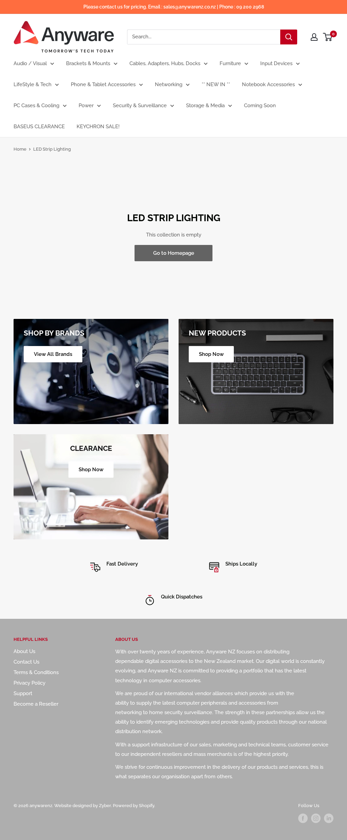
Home (20, 149)
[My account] (314, 37)
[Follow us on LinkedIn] (328, 818)
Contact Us (26, 662)
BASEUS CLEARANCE (39, 126)
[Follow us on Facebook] (303, 818)
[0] (328, 37)
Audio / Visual (30, 63)
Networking (168, 84)
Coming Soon (260, 105)
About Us (24, 651)
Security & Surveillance (140, 105)
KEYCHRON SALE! (98, 126)
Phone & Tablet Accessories (103, 84)
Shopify (146, 805)
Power (86, 105)
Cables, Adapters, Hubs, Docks (164, 63)
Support (23, 693)
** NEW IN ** (216, 84)
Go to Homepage (173, 253)
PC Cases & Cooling (36, 105)
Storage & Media (205, 105)
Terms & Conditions (36, 672)
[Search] (288, 37)
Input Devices (276, 63)
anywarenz (40, 805)
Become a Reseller (36, 704)
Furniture (230, 63)
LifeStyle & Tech (33, 84)
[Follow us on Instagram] (316, 818)
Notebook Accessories (268, 84)
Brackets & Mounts (88, 63)
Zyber (105, 805)
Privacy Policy (29, 683)
